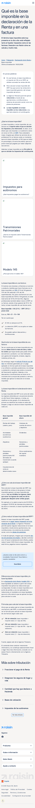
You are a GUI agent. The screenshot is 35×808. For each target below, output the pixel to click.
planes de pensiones (19, 532)
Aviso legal (4, 789)
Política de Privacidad (18, 789)
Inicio (3, 60)
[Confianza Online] (2, 800)
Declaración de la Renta (23, 60)
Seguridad (4, 792)
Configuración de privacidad (21, 796)
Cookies (29, 789)
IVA (16, 290)
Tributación (10, 60)
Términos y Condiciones (18, 792)
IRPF (16, 133)
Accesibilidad (5, 796)
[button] (33, 3)
